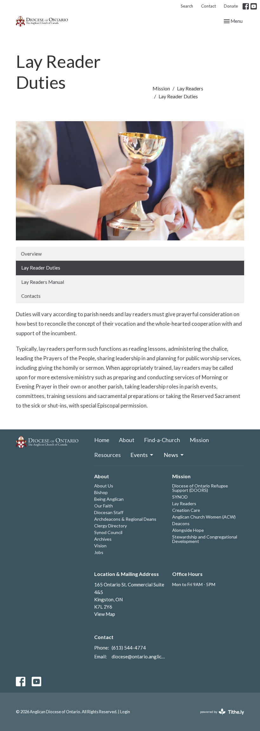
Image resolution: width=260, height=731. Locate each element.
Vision (100, 545)
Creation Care (186, 510)
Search (187, 6)
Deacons (181, 523)
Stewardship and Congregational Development (204, 539)
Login (125, 711)
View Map (104, 614)
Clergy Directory (110, 525)
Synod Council (108, 532)
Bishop (101, 492)
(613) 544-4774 (129, 647)
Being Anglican (109, 499)
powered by (219, 717)
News (171, 454)
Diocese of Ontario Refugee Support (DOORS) (200, 488)
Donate (231, 6)
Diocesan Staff (108, 512)
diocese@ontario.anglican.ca (139, 656)
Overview (31, 254)
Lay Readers (190, 88)
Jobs (98, 552)
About (126, 439)
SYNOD (180, 496)
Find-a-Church (162, 439)
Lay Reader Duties (40, 268)
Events (139, 454)
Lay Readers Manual (42, 282)
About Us (103, 485)
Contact (208, 6)
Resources (107, 454)
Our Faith (103, 505)
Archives (103, 539)
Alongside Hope (188, 530)
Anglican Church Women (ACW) (204, 516)
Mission (161, 88)
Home (101, 439)
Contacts (31, 296)
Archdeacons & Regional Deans (125, 519)
